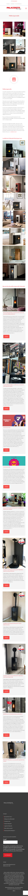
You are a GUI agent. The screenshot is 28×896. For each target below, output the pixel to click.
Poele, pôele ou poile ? (8, 828)
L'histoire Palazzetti (7, 823)
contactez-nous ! (13, 131)
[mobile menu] (26, 8)
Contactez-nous (7, 821)
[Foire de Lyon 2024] (14, 420)
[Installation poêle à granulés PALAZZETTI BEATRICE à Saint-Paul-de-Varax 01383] (14, 659)
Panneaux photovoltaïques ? (9, 830)
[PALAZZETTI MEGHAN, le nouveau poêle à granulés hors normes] (14, 749)
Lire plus (6, 336)
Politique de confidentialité (9, 819)
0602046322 (14, 1)
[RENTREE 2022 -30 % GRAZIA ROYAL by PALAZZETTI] (14, 705)
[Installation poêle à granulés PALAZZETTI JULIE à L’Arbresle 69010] (14, 606)
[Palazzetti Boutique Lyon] (14, 8)
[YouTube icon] (14, 890)
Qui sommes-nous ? (8, 816)
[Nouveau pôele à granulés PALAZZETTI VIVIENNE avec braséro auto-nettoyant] (14, 499)
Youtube (8, 3)
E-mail (5, 839)
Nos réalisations (18, 3)
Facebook (12, 3)
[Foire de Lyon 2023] (14, 461)
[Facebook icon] (13, 890)
